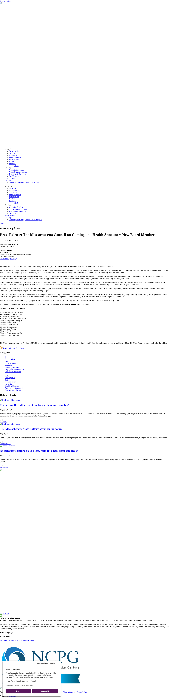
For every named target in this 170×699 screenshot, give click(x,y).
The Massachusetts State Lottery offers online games (31, 428)
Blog (6, 361)
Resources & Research (17, 174)
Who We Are (14, 153)
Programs (12, 164)
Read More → (5, 422)
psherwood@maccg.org (8, 259)
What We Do (14, 151)
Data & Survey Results (13, 372)
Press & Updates (15, 157)
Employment (14, 159)
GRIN (16, 166)
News (7, 357)
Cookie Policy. (82, 692)
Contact (12, 162)
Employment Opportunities (14, 370)
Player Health (10, 178)
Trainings (8, 180)
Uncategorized (10, 359)
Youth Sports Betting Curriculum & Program (25, 182)
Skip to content (5, 1)
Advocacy (13, 155)
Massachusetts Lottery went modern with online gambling (34, 404)
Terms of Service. (69, 692)
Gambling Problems (16, 170)
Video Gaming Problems (18, 172)
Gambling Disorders (12, 367)
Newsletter (8, 365)
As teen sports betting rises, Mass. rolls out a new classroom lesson (39, 450)
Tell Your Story (14, 176)
